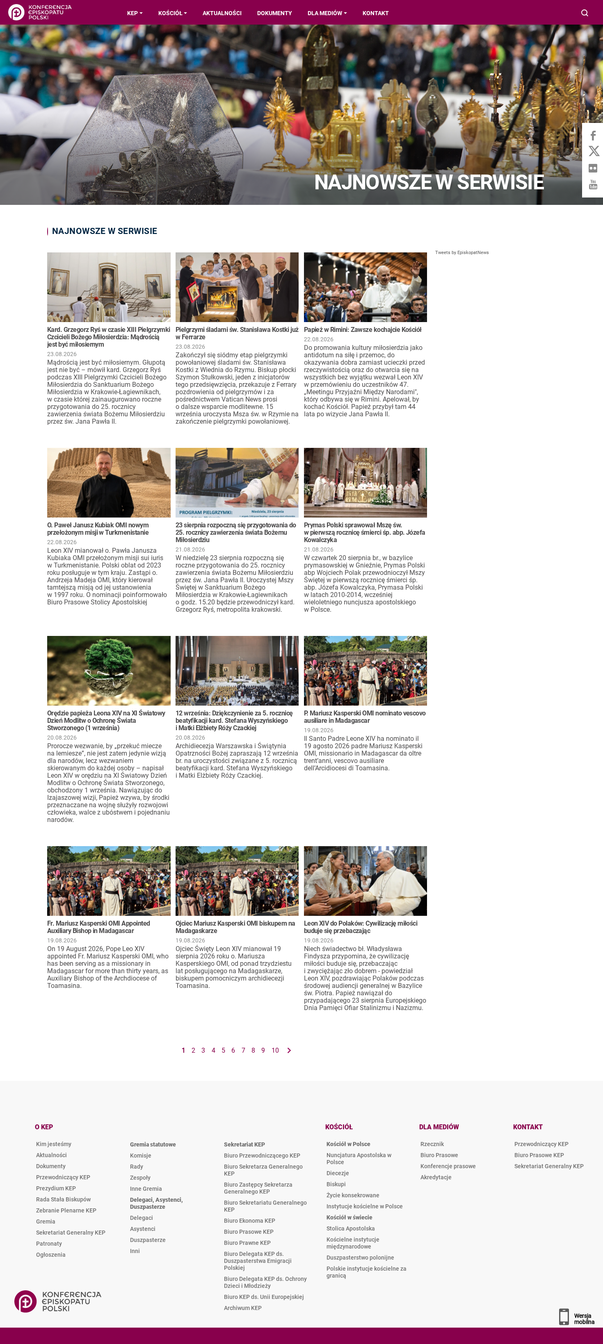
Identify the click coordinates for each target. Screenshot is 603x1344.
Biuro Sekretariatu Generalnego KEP (265, 1206)
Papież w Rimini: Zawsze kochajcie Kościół (363, 330)
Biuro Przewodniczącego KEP (262, 1155)
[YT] (593, 184)
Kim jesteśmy (53, 1144)
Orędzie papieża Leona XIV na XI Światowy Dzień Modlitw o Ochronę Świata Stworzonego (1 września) (106, 720)
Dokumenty (51, 1166)
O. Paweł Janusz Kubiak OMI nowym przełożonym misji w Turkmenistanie (97, 528)
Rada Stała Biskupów (63, 1199)
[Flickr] (593, 168)
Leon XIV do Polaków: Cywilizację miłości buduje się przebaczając (361, 927)
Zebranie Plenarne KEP (66, 1210)
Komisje (140, 1155)
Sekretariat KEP (244, 1144)
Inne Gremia (146, 1188)
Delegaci (141, 1218)
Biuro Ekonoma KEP (249, 1220)
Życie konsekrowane (353, 1195)
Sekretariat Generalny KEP (70, 1232)
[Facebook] (593, 135)
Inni (135, 1251)
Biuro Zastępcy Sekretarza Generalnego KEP (258, 1188)
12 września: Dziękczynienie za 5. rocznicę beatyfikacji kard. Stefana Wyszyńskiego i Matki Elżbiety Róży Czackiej (234, 720)
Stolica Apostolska (351, 1228)
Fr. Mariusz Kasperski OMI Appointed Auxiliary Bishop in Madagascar (98, 927)
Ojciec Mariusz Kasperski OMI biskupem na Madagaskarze (235, 927)
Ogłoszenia (51, 1254)
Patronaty (49, 1243)
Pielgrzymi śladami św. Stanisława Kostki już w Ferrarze (237, 333)
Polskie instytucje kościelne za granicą (367, 1272)
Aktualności (51, 1155)
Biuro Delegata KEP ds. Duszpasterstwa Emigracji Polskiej (258, 1261)
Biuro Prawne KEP (247, 1243)
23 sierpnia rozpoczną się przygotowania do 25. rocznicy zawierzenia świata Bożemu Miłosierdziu (236, 532)
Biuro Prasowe (439, 1155)
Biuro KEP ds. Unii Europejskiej (264, 1297)
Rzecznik (432, 1144)
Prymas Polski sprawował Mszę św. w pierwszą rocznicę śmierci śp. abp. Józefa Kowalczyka (364, 532)
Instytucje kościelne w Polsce (365, 1206)
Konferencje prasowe (448, 1166)
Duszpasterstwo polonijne (360, 1257)
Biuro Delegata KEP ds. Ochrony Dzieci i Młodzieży (265, 1282)
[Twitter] (593, 151)
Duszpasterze (148, 1240)
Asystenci (142, 1229)
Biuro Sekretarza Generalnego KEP (263, 1170)
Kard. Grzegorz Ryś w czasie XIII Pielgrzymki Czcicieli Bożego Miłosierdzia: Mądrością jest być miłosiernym (108, 337)
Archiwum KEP (243, 1308)
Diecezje (338, 1173)
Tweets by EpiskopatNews (462, 252)
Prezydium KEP (56, 1188)
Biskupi (336, 1184)
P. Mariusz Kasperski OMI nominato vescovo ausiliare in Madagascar (365, 716)
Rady (136, 1166)
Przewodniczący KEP (63, 1177)
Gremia (45, 1221)
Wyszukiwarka (585, 13)
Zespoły (140, 1177)
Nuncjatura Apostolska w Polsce (359, 1158)
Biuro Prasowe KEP (249, 1231)
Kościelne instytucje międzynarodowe (353, 1243)
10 (275, 1050)
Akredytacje (436, 1177)
